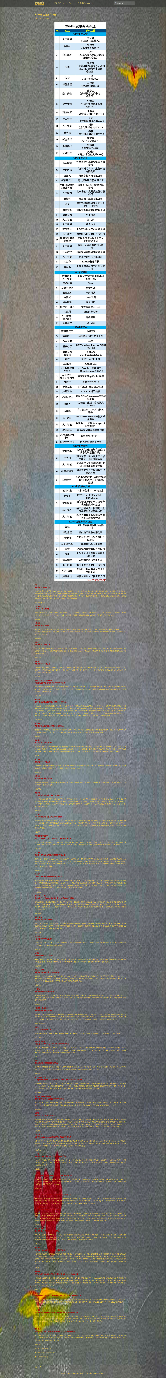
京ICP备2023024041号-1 (77, 1373)
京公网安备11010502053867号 (95, 1373)
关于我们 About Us (85, 3)
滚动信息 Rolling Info (62, 3)
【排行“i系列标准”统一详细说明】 (45, 1352)
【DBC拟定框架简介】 (42, 1357)
